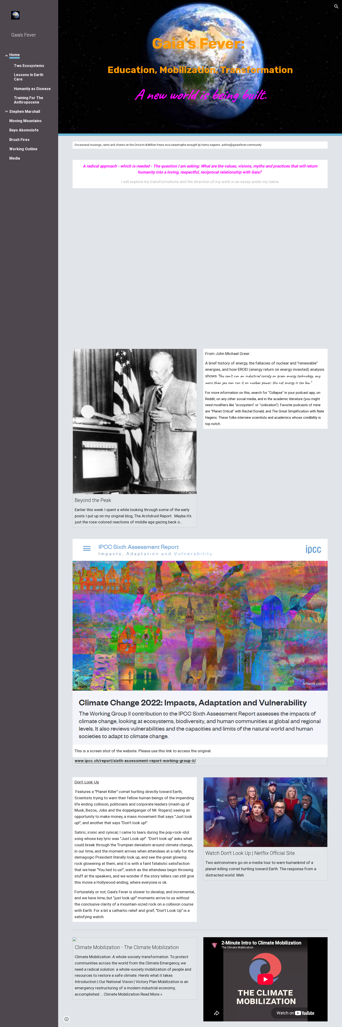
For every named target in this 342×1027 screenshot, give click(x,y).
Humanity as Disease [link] (32, 89)
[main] (200, 68)
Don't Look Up (86, 782)
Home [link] (14, 55)
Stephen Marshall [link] (24, 111)
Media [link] (14, 158)
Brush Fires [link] (19, 139)
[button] (336, 6)
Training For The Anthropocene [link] (28, 100)
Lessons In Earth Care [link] (28, 77)
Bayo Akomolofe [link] (24, 130)
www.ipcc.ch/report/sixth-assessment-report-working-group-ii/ (135, 760)
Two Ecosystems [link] (29, 66)
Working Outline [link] (23, 149)
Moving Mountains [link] (25, 121)
